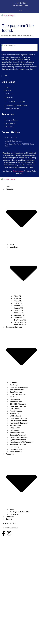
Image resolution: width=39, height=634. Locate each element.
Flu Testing (14, 385)
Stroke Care (14, 413)
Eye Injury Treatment (18, 440)
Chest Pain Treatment (18, 406)
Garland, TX (18, 310)
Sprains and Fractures (18, 418)
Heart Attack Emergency (19, 423)
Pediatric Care (15, 425)
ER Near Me (14, 514)
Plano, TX (17, 301)
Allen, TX (17, 296)
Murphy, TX (18, 308)
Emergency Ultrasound (19, 387)
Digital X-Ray (15, 399)
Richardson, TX (20, 322)
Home (8, 187)
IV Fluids (13, 382)
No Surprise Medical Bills (19, 512)
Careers (9, 519)
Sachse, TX (18, 306)
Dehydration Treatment (18, 437)
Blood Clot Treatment (18, 404)
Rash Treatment (16, 452)
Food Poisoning (16, 411)
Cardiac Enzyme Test (18, 394)
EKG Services (15, 409)
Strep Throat (15, 428)
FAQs (12, 245)
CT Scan (13, 397)
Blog (12, 509)
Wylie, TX (17, 298)
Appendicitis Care (17, 432)
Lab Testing (14, 447)
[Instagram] (9, 533)
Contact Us (10, 517)
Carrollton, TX (19, 317)
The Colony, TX (20, 320)
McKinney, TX (19, 315)
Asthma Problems (17, 390)
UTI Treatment (15, 416)
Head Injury (14, 430)
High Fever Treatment (18, 444)
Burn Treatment (16, 392)
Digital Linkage (18, 171)
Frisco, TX (18, 303)
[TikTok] (19, 11)
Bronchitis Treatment (18, 435)
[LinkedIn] (21, 11)
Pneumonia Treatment (18, 421)
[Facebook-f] (3, 533)
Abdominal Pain (16, 401)
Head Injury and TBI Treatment (21, 442)
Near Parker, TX (20, 325)
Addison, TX (18, 313)
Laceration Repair (17, 449)
